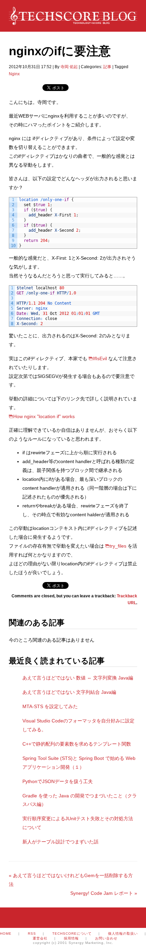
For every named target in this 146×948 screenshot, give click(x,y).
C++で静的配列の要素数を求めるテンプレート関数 (76, 744)
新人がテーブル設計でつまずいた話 (60, 841)
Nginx (14, 74)
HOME (6, 933)
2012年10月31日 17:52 (30, 67)
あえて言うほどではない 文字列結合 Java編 (69, 692)
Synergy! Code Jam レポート (103, 893)
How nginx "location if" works (44, 416)
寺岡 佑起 (69, 67)
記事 (107, 67)
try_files (118, 546)
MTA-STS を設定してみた (50, 706)
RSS (32, 933)
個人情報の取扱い (123, 933)
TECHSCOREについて (72, 933)
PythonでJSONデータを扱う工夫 (57, 781)
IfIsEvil (100, 358)
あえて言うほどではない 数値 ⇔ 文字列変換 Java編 (77, 678)
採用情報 (71, 938)
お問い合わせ (106, 938)
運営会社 (40, 938)
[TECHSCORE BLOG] (73, 21)
